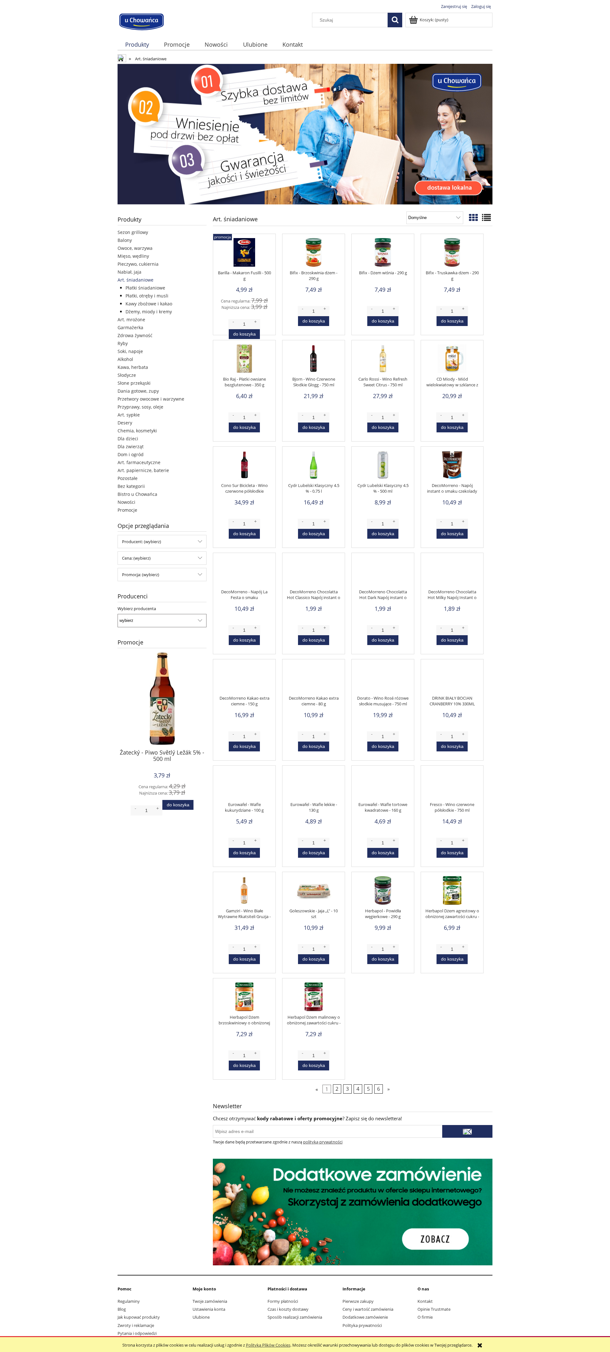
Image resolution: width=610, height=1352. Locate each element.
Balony (125, 240)
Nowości (126, 502)
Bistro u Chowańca (137, 494)
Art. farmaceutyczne (139, 462)
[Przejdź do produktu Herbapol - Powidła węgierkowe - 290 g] (383, 892)
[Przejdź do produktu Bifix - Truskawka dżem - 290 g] (452, 254)
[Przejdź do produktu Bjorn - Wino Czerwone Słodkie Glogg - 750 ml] (314, 360)
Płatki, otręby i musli (146, 296)
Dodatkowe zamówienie (365, 1317)
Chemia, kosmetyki (137, 431)
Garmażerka (130, 327)
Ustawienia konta (209, 1309)
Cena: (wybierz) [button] (136, 558)
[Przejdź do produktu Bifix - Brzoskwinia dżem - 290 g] (314, 254)
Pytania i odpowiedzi (137, 1333)
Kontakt (425, 1301)
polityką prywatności (322, 1142)
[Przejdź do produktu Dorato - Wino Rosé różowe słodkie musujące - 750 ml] (383, 679)
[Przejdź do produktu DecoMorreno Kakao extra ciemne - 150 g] (244, 679)
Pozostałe (128, 478)
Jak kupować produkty (139, 1317)
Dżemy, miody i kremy (148, 312)
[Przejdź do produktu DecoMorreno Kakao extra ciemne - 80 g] (314, 679)
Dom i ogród (131, 454)
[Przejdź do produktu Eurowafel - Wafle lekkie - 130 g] (314, 786)
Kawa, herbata (133, 367)
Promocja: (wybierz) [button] (140, 574)
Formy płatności (283, 1301)
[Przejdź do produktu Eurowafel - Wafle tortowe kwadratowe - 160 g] (383, 786)
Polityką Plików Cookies (268, 1345)
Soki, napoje (130, 351)
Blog (122, 1309)
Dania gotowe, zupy (138, 391)
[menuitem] (137, 44)
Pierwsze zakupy (358, 1301)
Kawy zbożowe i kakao (148, 304)
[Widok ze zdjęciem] (473, 217)
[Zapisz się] (467, 1131)
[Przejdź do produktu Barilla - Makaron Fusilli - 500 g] (244, 254)
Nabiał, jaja (129, 272)
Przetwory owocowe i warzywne (151, 399)
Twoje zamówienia (210, 1301)
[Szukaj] (395, 20)
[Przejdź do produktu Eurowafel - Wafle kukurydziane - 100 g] (244, 786)
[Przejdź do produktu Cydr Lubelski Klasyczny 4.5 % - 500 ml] (383, 467)
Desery (125, 423)
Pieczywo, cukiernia (138, 264)
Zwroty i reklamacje (136, 1325)
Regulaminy (129, 1301)
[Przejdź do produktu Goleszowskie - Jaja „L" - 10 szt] (314, 892)
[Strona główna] (141, 21)
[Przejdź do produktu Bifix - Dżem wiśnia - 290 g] (383, 254)
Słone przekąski (134, 383)
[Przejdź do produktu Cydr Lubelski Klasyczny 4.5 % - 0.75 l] (314, 467)
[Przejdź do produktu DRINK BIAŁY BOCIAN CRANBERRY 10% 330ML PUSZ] (452, 679)
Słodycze (127, 375)
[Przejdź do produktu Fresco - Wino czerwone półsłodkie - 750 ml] (452, 786)
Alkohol (125, 359)
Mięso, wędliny (133, 256)
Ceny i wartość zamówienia (367, 1309)
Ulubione (201, 1317)
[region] (305, 134)
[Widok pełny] (486, 217)
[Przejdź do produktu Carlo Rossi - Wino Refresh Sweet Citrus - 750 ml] (383, 360)
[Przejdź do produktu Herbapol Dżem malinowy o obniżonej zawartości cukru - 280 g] (314, 998)
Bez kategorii (131, 486)
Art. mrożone (131, 319)
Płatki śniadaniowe (145, 288)
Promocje (127, 510)
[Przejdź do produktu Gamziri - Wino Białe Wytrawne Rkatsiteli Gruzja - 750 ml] (244, 892)
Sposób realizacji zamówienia (295, 1317)
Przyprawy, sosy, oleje (140, 407)
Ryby (123, 343)
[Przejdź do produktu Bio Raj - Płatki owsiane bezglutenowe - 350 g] (244, 360)
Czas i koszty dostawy (288, 1309)
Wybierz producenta (137, 608)
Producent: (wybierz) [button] (141, 541)
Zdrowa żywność (135, 335)
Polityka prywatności (362, 1325)
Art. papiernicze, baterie (143, 470)
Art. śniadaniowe (135, 280)
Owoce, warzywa (135, 248)
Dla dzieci (128, 439)
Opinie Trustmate (434, 1309)
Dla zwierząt (131, 446)
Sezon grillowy (133, 232)
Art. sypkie (129, 415)
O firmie (425, 1317)
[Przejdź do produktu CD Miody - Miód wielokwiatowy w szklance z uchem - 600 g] (452, 360)
